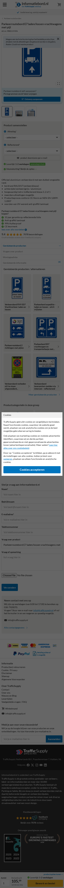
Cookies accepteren (32, 469)
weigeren (7, 459)
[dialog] (32, 444)
